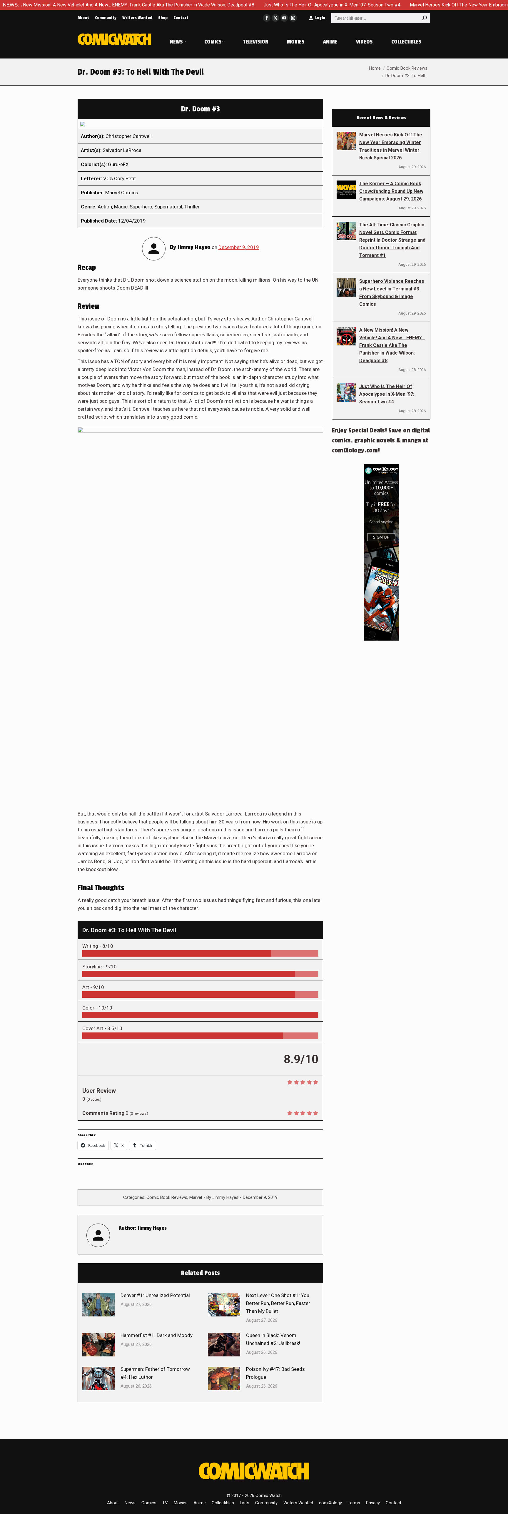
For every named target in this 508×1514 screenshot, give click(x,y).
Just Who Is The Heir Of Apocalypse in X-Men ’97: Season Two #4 (281, 5)
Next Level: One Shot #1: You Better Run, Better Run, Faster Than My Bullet (278, 1303)
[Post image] (98, 1304)
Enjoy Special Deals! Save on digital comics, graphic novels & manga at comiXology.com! (381, 440)
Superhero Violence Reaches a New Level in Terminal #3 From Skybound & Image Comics (391, 292)
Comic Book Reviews (166, 1197)
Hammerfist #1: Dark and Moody (157, 1335)
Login (320, 17)
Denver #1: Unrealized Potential (155, 1295)
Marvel (195, 1197)
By (222, 1197)
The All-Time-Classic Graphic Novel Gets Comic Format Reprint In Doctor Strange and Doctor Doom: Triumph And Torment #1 (392, 240)
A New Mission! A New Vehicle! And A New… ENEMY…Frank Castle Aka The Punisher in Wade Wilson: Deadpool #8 (392, 345)
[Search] (424, 18)
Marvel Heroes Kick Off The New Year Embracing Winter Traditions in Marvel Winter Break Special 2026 (390, 146)
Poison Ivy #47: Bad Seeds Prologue (275, 1373)
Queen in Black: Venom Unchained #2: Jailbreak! (273, 1339)
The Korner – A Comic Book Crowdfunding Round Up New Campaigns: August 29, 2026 (391, 191)
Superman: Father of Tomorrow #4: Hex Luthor (155, 1373)
